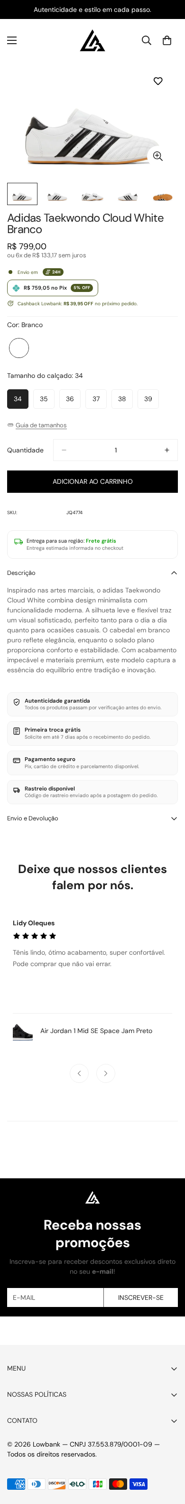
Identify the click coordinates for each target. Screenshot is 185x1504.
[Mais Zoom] (157, 156)
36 (73, 401)
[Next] (105, 1073)
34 (21, 401)
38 (125, 401)
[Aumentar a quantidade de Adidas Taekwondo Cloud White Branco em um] (167, 450)
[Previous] (79, 1073)
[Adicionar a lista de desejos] (157, 81)
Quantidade (25, 450)
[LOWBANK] (92, 40)
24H (56, 272)
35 (47, 401)
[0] (167, 40)
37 (99, 401)
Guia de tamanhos (41, 425)
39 (151, 401)
